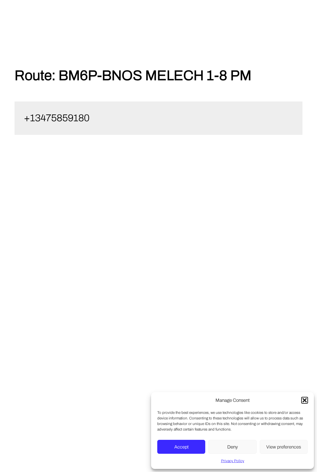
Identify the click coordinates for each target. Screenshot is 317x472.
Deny (232, 446)
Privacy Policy (232, 461)
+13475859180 (56, 118)
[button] (305, 400)
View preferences (283, 446)
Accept (181, 446)
